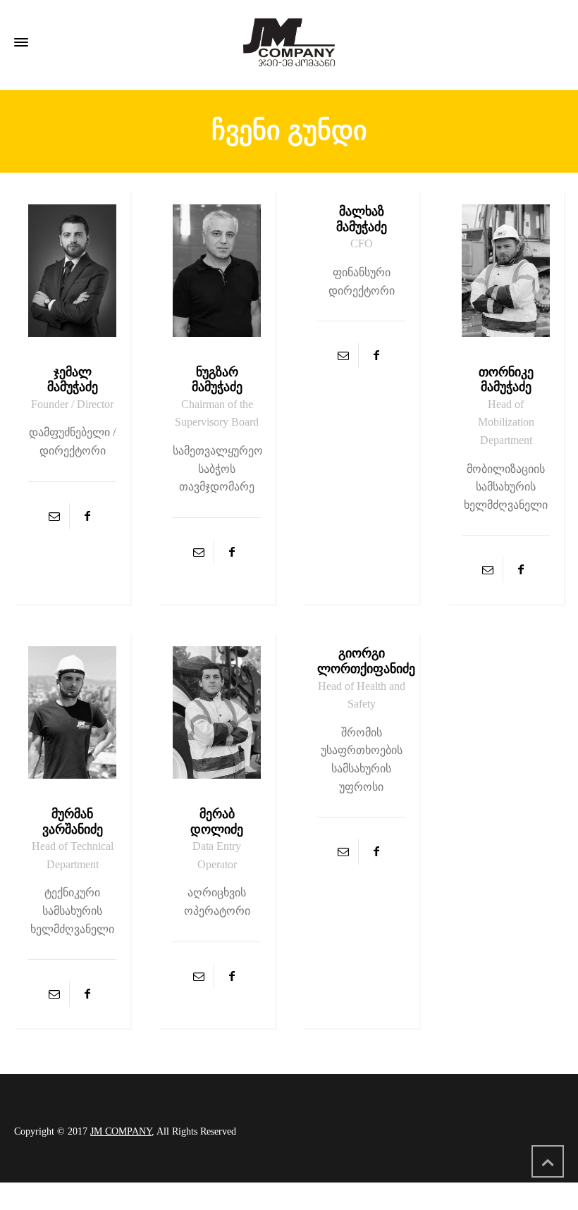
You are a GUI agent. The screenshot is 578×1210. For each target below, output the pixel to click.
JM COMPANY (121, 1131)
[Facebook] (87, 516)
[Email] (54, 516)
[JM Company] (289, 42)
